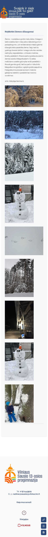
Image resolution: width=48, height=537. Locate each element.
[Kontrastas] (43, 526)
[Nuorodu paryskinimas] (43, 520)
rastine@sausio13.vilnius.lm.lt (26, 494)
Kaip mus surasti (24, 502)
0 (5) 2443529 (25, 491)
